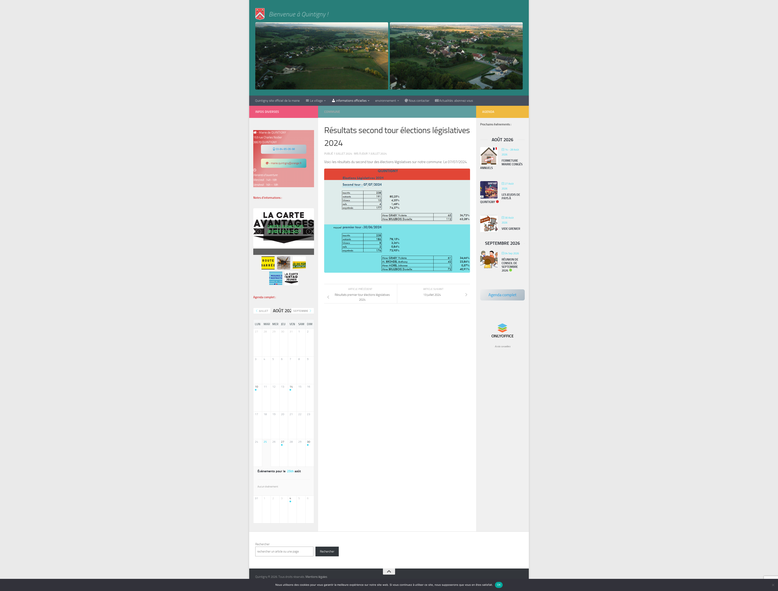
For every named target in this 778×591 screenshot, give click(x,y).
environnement (385, 101)
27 (282, 442)
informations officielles (351, 101)
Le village (316, 101)
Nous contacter (419, 101)
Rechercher (262, 544)
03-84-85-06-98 (285, 149)
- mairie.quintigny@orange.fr (284, 163)
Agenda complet (502, 294)
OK (499, 584)
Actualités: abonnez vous (456, 101)
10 (256, 386)
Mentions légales (316, 577)
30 (308, 442)
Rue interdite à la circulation (285, 235)
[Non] (773, 585)
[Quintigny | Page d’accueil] (260, 14)
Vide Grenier (511, 229)
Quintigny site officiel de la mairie (277, 101)
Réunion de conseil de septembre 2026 (510, 265)
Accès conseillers (502, 346)
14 (291, 386)
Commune (332, 112)
